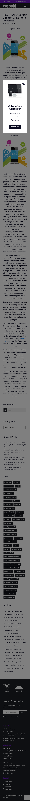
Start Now (15, 127)
